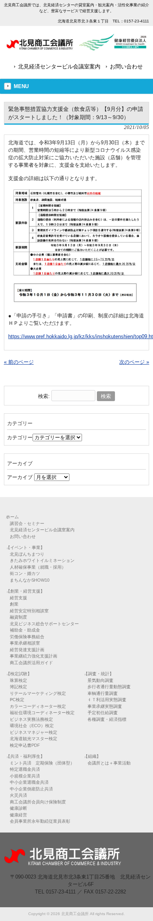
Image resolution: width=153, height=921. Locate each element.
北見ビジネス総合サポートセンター (44, 623)
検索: (44, 396)
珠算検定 (18, 680)
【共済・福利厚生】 (25, 756)
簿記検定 (18, 686)
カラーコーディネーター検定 (38, 706)
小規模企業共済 (25, 776)
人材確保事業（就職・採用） (38, 567)
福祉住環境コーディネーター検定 (42, 712)
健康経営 (18, 814)
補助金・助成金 (25, 630)
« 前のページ (19, 362)
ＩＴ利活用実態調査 (106, 699)
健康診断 (18, 808)
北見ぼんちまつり (27, 554)
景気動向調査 (100, 680)
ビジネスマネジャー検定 (33, 732)
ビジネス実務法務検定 (31, 719)
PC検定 (17, 699)
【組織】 (92, 756)
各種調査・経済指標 (106, 719)
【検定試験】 (19, 673)
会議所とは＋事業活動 (109, 763)
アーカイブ (20, 477)
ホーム (12, 516)
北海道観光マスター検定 (33, 738)
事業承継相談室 (25, 643)
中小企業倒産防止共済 (31, 789)
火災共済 (18, 795)
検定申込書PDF (25, 745)
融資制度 (18, 617)
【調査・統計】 (99, 673)
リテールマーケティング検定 (38, 693)
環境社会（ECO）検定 (32, 725)
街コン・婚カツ (25, 573)
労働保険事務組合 (27, 636)
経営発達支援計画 (27, 649)
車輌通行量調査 (102, 693)
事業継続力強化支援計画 (33, 656)
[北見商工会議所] (76, 47)
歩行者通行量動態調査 (109, 686)
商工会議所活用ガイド (31, 662)
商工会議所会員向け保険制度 (38, 801)
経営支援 (18, 597)
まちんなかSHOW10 (29, 580)
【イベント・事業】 (25, 547)
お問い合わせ (126, 66)
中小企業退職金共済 (29, 782)
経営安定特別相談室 (29, 610)
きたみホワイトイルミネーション (42, 560)
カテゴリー (20, 437)
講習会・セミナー (27, 523)
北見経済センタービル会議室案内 (59, 66)
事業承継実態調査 (104, 706)
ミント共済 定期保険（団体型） (42, 763)
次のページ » (134, 362)
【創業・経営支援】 (25, 591)
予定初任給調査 (102, 712)
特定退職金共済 (25, 769)
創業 (14, 604)
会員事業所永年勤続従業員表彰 (40, 821)
